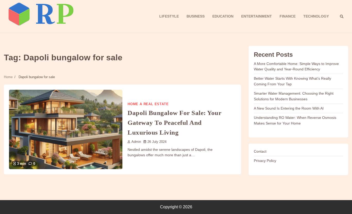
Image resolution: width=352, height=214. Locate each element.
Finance (288, 16)
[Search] (342, 16)
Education (222, 16)
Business (196, 16)
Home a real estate (148, 104)
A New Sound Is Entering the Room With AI (289, 108)
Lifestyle (169, 16)
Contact (260, 151)
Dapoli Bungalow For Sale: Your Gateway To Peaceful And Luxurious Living (174, 122)
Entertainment (256, 16)
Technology (316, 16)
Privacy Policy (265, 161)
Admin (136, 142)
